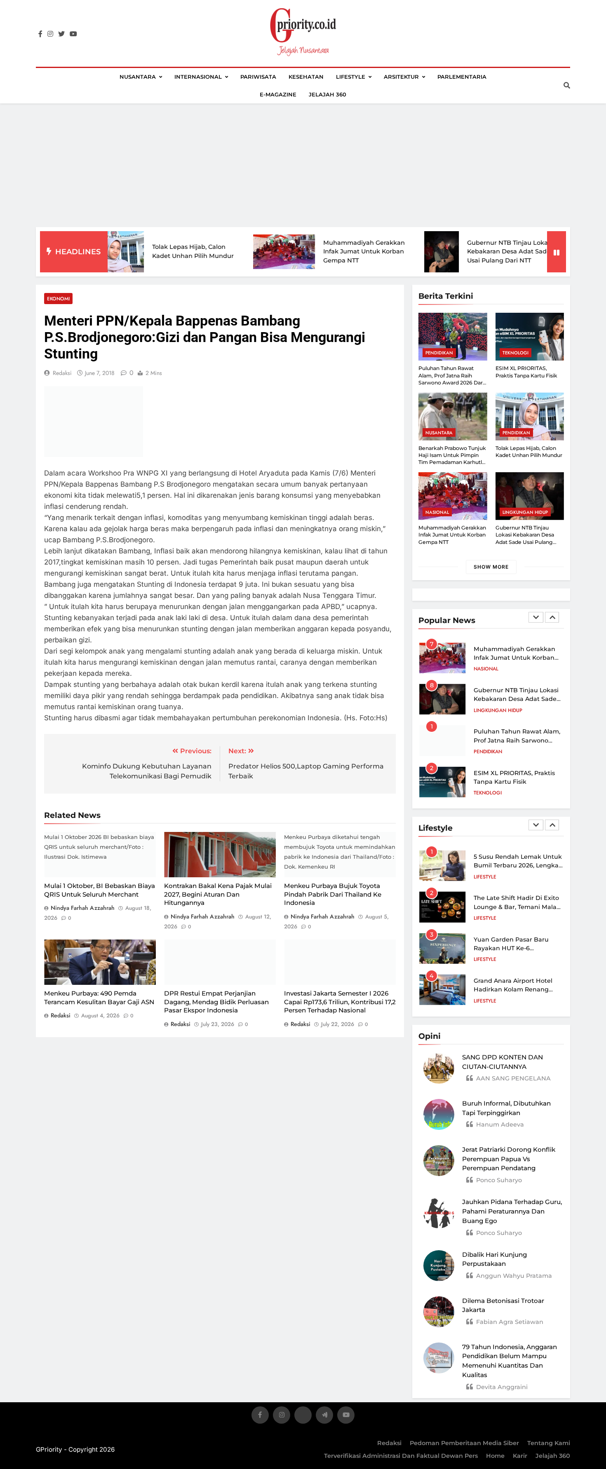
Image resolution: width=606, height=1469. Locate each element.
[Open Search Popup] (567, 85)
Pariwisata (258, 76)
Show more (491, 567)
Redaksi (389, 1443)
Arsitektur (401, 76)
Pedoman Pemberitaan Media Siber (464, 1443)
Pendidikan (439, 352)
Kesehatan (306, 76)
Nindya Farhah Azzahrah (83, 908)
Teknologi (515, 352)
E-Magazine (278, 94)
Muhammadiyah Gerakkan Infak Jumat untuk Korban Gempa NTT (316, 251)
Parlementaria (461, 76)
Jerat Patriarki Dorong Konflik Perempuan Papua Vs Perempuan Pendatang (508, 1159)
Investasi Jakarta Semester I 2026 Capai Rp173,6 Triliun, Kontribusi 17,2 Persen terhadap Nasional (340, 1001)
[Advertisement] (303, 165)
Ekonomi (58, 298)
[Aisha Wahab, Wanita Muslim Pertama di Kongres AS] (545, 252)
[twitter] (61, 34)
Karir (520, 1456)
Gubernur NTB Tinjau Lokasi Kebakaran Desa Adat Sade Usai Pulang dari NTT (462, 251)
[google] (324, 1416)
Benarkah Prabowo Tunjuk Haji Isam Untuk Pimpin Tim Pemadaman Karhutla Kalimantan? (452, 459)
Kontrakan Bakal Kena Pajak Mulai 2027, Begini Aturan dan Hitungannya (218, 894)
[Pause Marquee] (556, 251)
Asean (482, 793)
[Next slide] (552, 617)
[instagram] (50, 34)
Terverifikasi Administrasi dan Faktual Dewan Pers (401, 1456)
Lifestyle (350, 76)
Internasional (198, 76)
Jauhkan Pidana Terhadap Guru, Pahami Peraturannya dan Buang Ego (512, 1211)
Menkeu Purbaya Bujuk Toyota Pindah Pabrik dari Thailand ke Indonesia (332, 894)
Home (495, 1456)
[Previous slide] (535, 617)
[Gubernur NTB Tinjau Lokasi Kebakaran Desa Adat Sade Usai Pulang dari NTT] (394, 251)
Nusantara (138, 76)
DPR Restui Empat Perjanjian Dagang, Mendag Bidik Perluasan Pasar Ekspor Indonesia (216, 1001)
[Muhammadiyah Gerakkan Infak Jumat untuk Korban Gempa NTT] (237, 251)
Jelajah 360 (327, 94)
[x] (303, 1416)
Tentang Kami (548, 1443)
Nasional (437, 512)
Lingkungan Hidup (525, 512)
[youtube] (73, 34)
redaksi (62, 373)
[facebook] (40, 34)
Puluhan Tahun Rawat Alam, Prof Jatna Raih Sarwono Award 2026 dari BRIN (517, 699)
